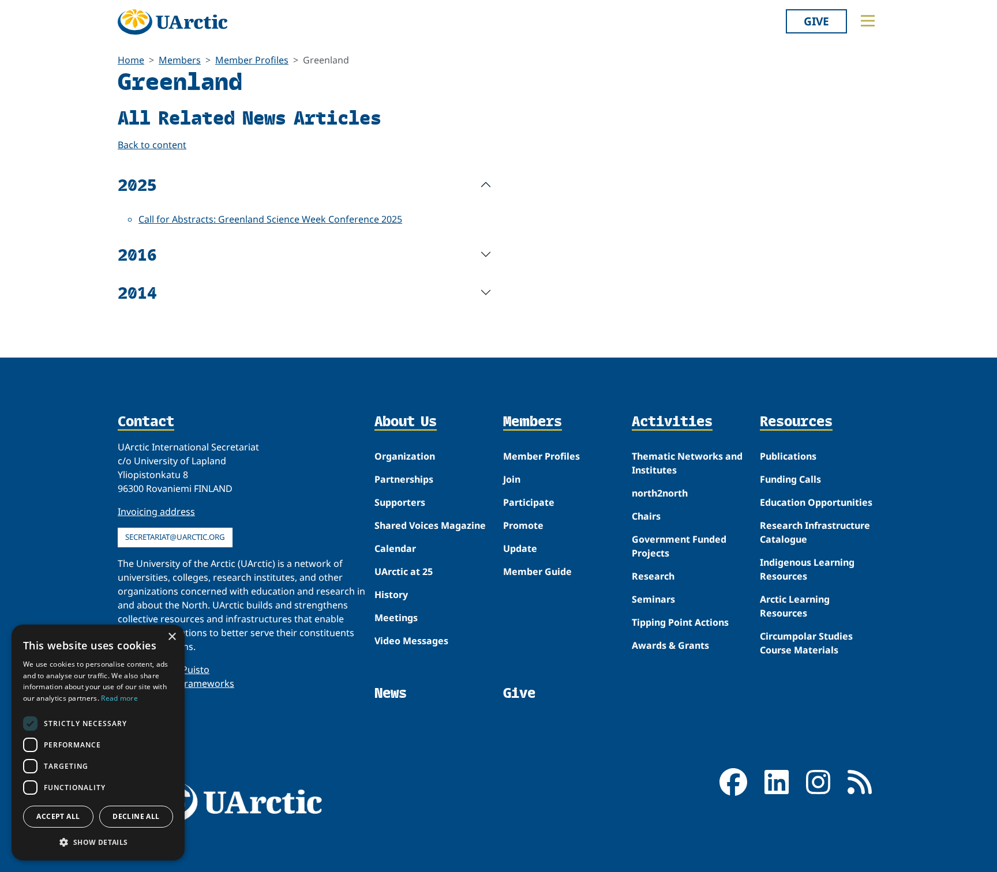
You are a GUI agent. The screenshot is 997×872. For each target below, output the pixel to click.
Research (653, 576)
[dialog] (98, 742)
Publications (788, 456)
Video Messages (411, 640)
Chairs (646, 516)
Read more (119, 698)
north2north (660, 493)
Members (180, 60)
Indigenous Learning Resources (807, 569)
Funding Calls (790, 479)
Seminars (653, 599)
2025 (137, 184)
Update (520, 548)
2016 (137, 254)
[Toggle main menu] (867, 20)
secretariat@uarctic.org (175, 537)
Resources (796, 422)
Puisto (195, 669)
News (390, 693)
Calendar (395, 548)
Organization (404, 456)
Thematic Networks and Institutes (687, 463)
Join (511, 479)
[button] (98, 842)
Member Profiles (251, 60)
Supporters (399, 502)
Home (131, 60)
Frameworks (206, 683)
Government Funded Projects (679, 546)
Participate (528, 502)
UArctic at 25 (403, 571)
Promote (523, 525)
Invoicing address (156, 511)
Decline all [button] (136, 816)
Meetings (396, 617)
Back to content (152, 144)
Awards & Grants (670, 645)
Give (816, 21)
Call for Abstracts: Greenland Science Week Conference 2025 (270, 219)
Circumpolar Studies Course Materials (806, 643)
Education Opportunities (816, 502)
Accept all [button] (58, 816)
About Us (405, 422)
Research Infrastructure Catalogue (815, 532)
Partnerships (403, 479)
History (391, 594)
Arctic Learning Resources (795, 606)
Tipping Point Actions (680, 622)
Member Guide (537, 571)
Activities (672, 422)
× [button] (171, 637)
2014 (137, 292)
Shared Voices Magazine (430, 525)
